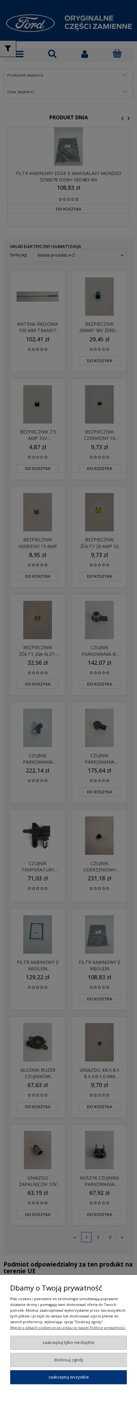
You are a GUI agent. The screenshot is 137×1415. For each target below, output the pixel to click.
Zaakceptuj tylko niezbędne (68, 1342)
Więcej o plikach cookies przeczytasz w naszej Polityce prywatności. (68, 1327)
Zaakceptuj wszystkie (68, 1377)
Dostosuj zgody (68, 1360)
